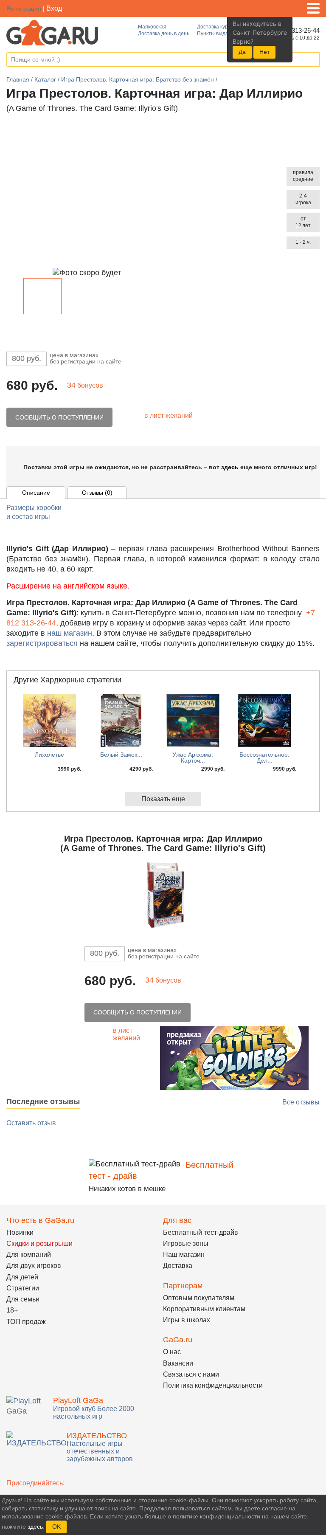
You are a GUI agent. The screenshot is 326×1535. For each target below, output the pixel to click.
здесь (230, 467)
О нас (172, 1351)
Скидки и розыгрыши (39, 1243)
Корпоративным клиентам (204, 1308)
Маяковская (152, 27)
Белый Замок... (121, 754)
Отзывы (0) (97, 492)
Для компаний (28, 1254)
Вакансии (178, 1363)
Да (242, 51)
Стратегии (22, 1288)
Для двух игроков (33, 1265)
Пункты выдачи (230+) (223, 34)
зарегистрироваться (42, 643)
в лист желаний (168, 415)
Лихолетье (49, 754)
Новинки (20, 1232)
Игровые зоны (185, 1243)
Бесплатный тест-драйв (200, 1232)
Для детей (22, 1277)
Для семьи (22, 1299)
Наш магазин (184, 1254)
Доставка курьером (220, 27)
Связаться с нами (191, 1374)
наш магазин (69, 633)
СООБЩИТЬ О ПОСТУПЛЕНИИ (59, 417)
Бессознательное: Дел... (264, 757)
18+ (12, 1310)
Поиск (313, 60)
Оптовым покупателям (198, 1297)
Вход (54, 8)
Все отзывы (301, 1102)
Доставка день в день (163, 34)
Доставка (177, 1265)
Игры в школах (186, 1320)
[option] (42, 296)
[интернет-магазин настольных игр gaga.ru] (52, 32)
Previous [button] (16, 298)
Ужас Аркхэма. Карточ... (192, 757)
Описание (36, 492)
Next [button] (196, 298)
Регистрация (23, 8)
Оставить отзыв (31, 1123)
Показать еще (163, 799)
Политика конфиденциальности (213, 1385)
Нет (264, 51)
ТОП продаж (26, 1321)
